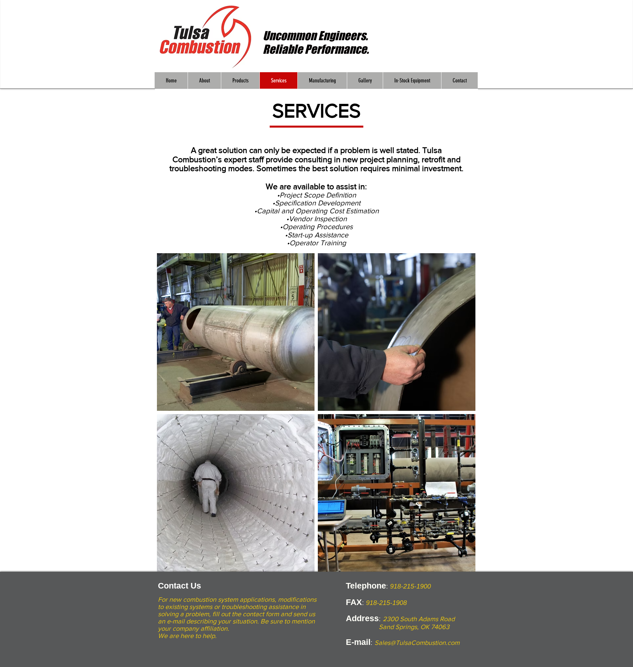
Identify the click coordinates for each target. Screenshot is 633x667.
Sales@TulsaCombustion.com (417, 642)
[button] (204, 80)
